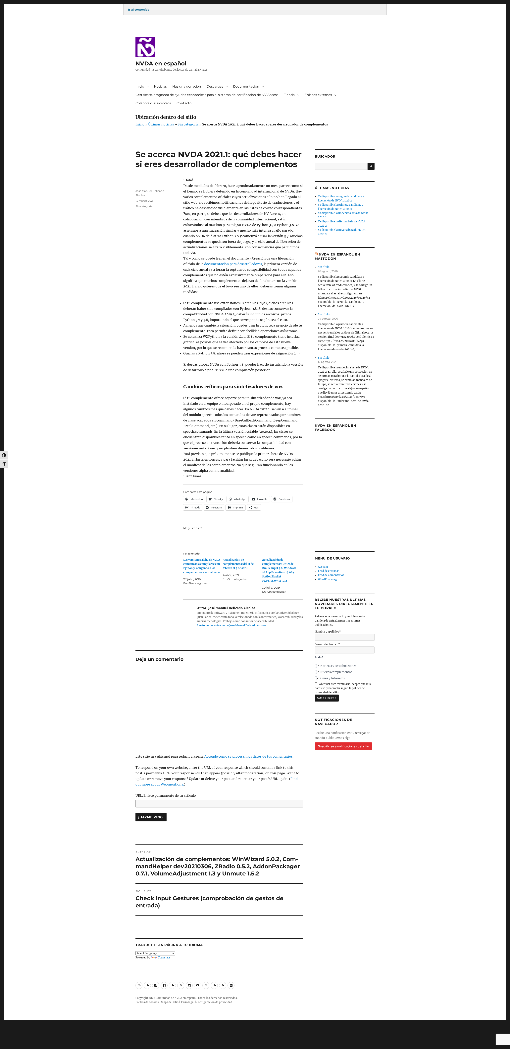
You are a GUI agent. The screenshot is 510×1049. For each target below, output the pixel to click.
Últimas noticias (161, 124)
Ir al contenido (138, 9)
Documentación (246, 86)
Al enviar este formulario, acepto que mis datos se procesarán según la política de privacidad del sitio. (343, 688)
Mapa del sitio (169, 1002)
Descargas (215, 86)
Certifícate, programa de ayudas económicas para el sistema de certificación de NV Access (206, 95)
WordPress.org (327, 579)
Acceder (323, 566)
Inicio (139, 86)
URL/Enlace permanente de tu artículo (165, 795)
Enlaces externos (318, 95)
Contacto (184, 103)
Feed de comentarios (331, 575)
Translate (164, 957)
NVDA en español (160, 63)
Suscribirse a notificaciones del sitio (343, 746)
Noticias (160, 86)
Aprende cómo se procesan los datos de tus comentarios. (248, 756)
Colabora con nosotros (153, 103)
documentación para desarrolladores (233, 264)
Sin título (324, 267)
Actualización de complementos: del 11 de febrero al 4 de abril (238, 564)
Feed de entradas (328, 571)
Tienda (289, 95)
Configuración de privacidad (214, 1002)
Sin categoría (188, 124)
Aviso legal (187, 1002)
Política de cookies (147, 1002)
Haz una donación (186, 86)
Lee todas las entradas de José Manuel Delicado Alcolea (231, 625)
